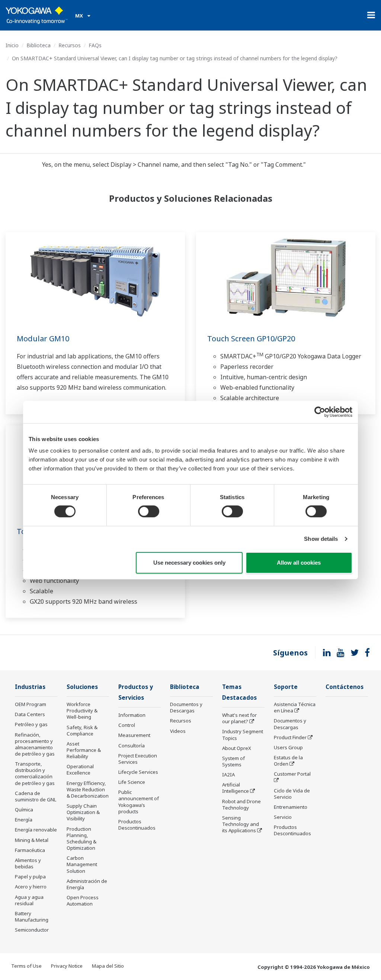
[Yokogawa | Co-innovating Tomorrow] (37, 15)
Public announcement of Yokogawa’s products (138, 801)
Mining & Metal (31, 840)
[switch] (148, 511)
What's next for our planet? (239, 718)
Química (24, 809)
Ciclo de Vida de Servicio (292, 793)
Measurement (134, 735)
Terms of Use (26, 966)
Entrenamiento (290, 807)
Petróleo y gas (31, 724)
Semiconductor (32, 929)
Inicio (12, 45)
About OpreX (236, 748)
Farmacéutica (30, 850)
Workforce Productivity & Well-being (82, 710)
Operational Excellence (80, 769)
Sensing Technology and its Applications (240, 824)
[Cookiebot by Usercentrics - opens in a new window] (319, 411)
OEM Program (30, 704)
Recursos (69, 45)
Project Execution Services (137, 758)
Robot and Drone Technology (241, 804)
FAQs (95, 45)
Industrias (30, 687)
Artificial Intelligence (235, 787)
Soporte (286, 687)
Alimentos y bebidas (28, 863)
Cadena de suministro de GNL (35, 796)
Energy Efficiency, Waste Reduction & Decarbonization (88, 789)
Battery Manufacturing (31, 916)
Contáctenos (345, 687)
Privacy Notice (67, 966)
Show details (321, 539)
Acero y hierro (31, 886)
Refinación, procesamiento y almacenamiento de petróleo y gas (35, 744)
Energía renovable (36, 829)
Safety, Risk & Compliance (82, 730)
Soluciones (82, 687)
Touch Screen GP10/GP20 (251, 338)
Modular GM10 (43, 338)
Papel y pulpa (30, 876)
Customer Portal (292, 773)
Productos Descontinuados (137, 824)
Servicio (283, 817)
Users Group (288, 747)
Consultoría (131, 745)
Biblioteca (38, 45)
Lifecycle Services (138, 772)
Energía (23, 819)
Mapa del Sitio (108, 966)
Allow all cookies (299, 562)
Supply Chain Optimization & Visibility (83, 812)
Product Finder (290, 737)
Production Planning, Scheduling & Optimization (81, 838)
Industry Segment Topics (242, 734)
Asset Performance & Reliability (84, 750)
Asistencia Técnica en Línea (295, 707)
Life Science (131, 782)
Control (126, 725)
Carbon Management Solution (82, 864)
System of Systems (233, 761)
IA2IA (228, 774)
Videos (178, 731)
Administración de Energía (87, 884)
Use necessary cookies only (189, 562)
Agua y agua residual (29, 900)
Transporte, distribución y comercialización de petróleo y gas (35, 773)
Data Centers (30, 714)
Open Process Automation (83, 900)
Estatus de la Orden (288, 760)
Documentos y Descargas (186, 707)
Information (131, 715)
